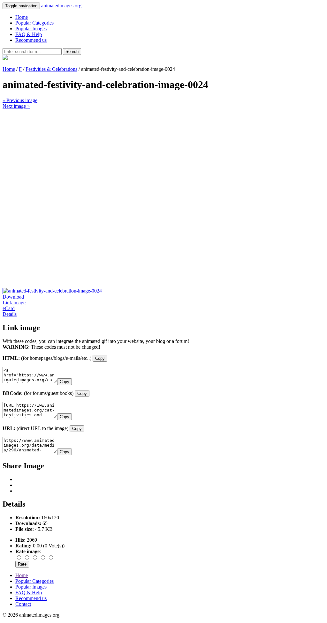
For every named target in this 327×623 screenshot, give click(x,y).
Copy (100, 358)
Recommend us (31, 40)
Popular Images (31, 28)
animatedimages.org (61, 5)
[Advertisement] (163, 153)
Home (21, 17)
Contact (23, 604)
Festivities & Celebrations (51, 69)
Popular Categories (34, 23)
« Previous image (20, 100)
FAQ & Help (28, 34)
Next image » (16, 106)
